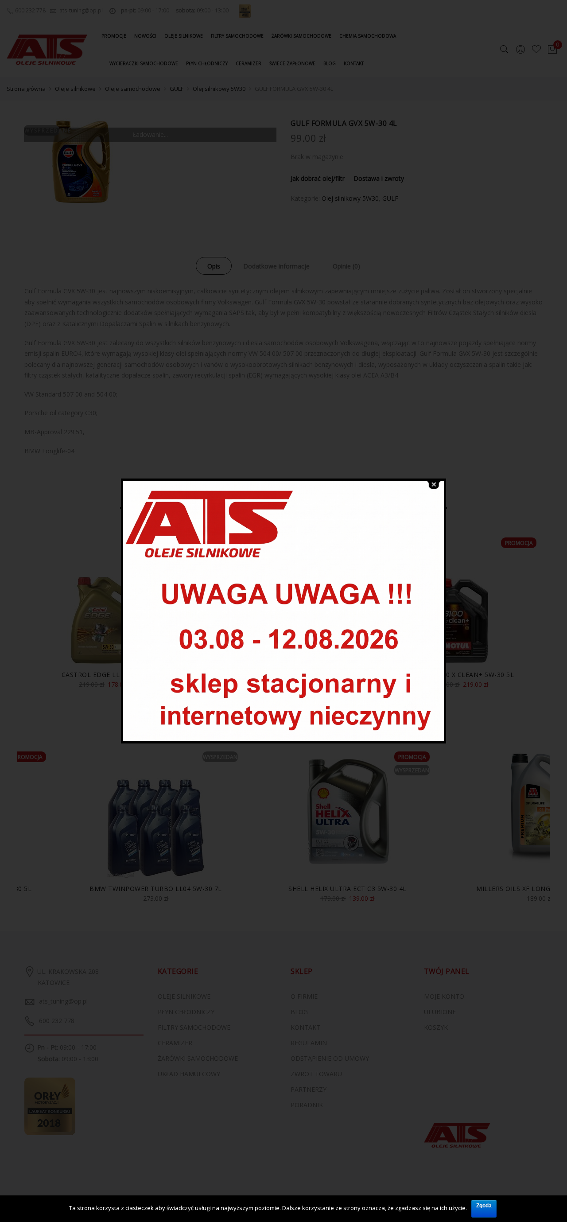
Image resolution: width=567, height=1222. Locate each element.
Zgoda (484, 1206)
